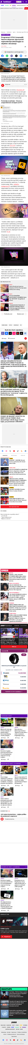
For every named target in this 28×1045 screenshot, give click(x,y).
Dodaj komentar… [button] (10, 819)
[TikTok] (21, 333)
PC (8, 232)
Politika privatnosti (11, 1034)
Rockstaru (20, 90)
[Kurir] (5, 2)
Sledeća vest (20, 314)
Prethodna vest (8, 314)
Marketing (3, 1032)
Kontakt (9, 1032)
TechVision (9, 32)
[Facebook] (6, 333)
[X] (10, 333)
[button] (25, 47)
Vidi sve (14, 646)
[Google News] (25, 333)
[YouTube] (17, 333)
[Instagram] (14, 333)
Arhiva (4, 1034)
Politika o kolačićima (22, 1032)
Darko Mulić (3, 46)
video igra (4, 325)
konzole (16, 325)
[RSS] (22, 451)
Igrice (14, 32)
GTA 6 (11, 145)
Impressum (14, 1032)
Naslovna (3, 32)
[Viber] (2, 333)
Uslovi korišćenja (21, 1034)
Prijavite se (7, 936)
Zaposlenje (14, 1036)
